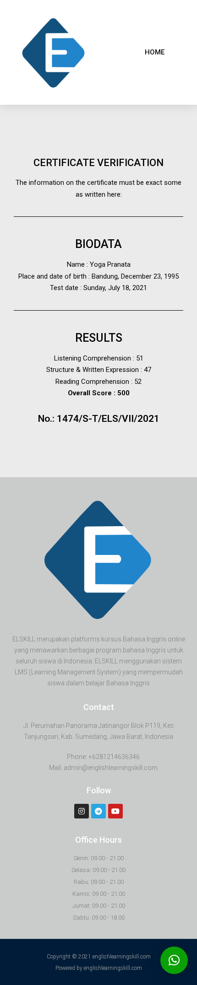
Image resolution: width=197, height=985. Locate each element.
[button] (154, 52)
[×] (174, 960)
